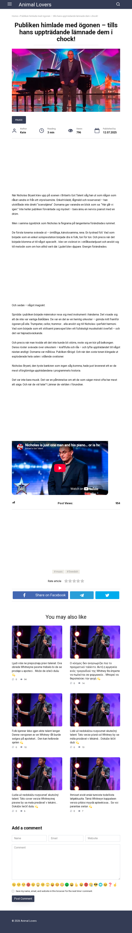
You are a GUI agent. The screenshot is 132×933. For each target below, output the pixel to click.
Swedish (73, 571)
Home (15, 16)
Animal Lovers (35, 5)
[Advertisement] (66, 168)
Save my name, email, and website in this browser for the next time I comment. (54, 891)
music (19, 119)
